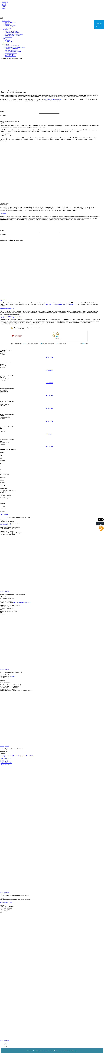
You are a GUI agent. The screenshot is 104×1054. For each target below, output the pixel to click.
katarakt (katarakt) (68, 304)
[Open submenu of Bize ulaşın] (8, 44)
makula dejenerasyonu (51, 99)
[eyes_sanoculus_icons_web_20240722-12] (49, 120)
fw (6, 58)
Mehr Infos (83, 343)
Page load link (4, 514)
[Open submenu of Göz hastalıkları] (10, 21)
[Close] (1, 894)
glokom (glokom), (58, 304)
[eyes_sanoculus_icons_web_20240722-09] (49, 108)
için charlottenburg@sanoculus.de (22, 602)
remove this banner (72, 1050)
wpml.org (40, 1050)
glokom (59, 99)
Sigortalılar (12, 676)
